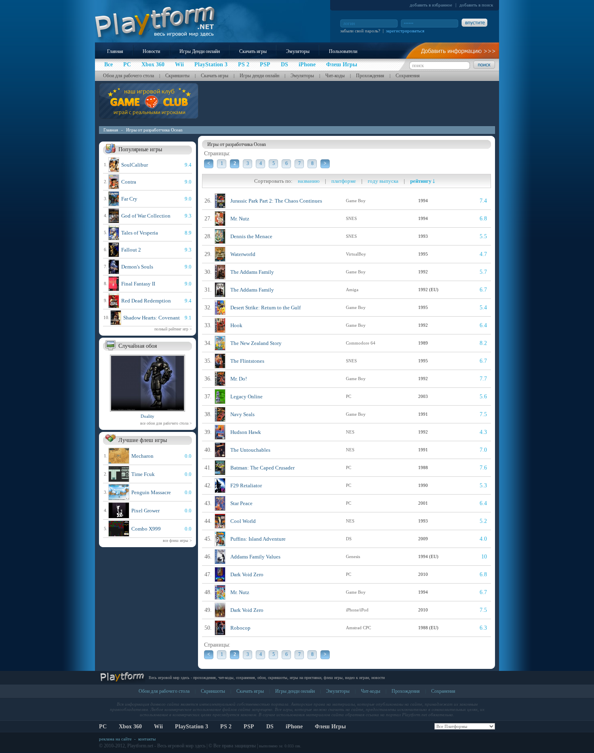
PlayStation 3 (191, 726)
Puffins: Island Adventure (258, 539)
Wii (158, 726)
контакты (147, 738)
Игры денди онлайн (259, 75)
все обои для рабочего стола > (166, 423)
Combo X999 (146, 529)
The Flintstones (247, 361)
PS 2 (226, 726)
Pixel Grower (145, 511)
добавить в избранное (431, 4)
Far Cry (129, 199)
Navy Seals (242, 414)
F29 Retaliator (246, 485)
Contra (128, 182)
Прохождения (370, 75)
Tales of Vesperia (139, 233)
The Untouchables (250, 450)
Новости (151, 51)
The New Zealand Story (256, 343)
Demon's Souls (137, 267)
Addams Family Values (255, 557)
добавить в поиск (476, 4)
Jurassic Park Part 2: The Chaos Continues (276, 201)
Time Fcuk (143, 474)
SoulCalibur (134, 165)
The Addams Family (252, 272)
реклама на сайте (115, 738)
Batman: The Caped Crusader (262, 468)
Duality (147, 416)
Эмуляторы (298, 51)
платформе (343, 181)
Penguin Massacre (151, 492)
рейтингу (421, 181)
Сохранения (408, 75)
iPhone (294, 726)
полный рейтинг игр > (173, 329)
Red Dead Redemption (146, 301)
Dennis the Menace (251, 236)
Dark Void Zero (246, 574)
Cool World (243, 521)
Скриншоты (177, 75)
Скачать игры (253, 51)
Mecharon (142, 456)
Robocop (240, 628)
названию (309, 181)
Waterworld (242, 254)
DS (270, 726)
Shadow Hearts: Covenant (151, 318)
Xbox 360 (130, 726)
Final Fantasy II (138, 284)
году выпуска (383, 181)
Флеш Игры (330, 726)
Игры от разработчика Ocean (154, 129)
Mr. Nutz (239, 219)
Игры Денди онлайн (199, 51)
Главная (115, 51)
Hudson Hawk (245, 432)
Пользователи (343, 51)
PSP (249, 726)
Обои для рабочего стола (128, 75)
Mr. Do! (238, 379)
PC (103, 726)
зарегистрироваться (405, 30)
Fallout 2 (131, 250)
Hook (236, 325)
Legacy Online (246, 396)
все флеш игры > (177, 540)
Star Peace (241, 503)
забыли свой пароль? (360, 30)
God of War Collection (146, 216)
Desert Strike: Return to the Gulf (265, 308)
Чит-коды (335, 75)
